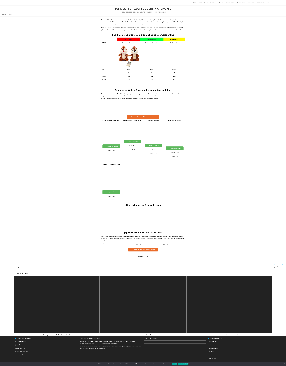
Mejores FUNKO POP (20, 348)
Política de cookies (213, 348)
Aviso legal (211, 351)
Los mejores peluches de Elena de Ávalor (229, 335)
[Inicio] (120, 12)
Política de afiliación (213, 341)
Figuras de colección (20, 341)
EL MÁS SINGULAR (152, 39)
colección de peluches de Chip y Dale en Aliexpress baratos (142, 98)
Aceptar (175, 363)
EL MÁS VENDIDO (128, 39)
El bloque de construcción (21, 351)
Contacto (210, 355)
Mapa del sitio (212, 358)
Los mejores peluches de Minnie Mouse (143, 335)
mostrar (145, 256)
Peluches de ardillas (153, 120)
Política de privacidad (213, 345)
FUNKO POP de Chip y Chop (133, 244)
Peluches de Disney (7, 14)
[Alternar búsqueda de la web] (271, 2)
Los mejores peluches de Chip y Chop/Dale (151, 12)
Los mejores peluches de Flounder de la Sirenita (56, 335)
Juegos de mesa (19, 345)
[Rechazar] (284, 364)
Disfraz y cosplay (19, 355)
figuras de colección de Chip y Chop (159, 244)
